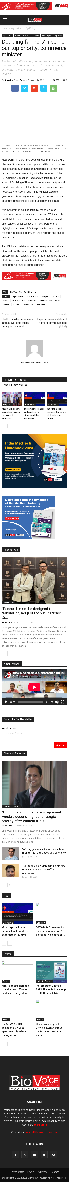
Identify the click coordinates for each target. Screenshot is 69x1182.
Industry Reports (44, 981)
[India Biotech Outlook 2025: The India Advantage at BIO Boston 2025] (51, 972)
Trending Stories (21, 35)
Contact (55, 1171)
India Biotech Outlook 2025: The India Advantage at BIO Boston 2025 (51, 989)
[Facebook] (15, 1154)
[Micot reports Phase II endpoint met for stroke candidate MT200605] (34, 399)
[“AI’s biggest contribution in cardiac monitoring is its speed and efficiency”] (10, 853)
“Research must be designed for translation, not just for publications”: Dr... (32, 613)
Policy (16, 304)
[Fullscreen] (62, 702)
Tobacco (41, 304)
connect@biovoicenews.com (41, 1132)
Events (6, 981)
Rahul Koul (7, 622)
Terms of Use (17, 1171)
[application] (34, 687)
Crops (45, 296)
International (18, 300)
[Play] (6, 702)
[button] (53, 29)
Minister (32, 300)
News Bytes (46, 35)
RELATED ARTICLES (15, 380)
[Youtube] (53, 1154)
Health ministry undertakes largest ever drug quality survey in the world (17, 323)
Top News (58, 35)
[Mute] (57, 702)
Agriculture (16, 28)
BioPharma (30, 404)
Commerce (32, 296)
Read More (40, 1124)
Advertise (42, 1171)
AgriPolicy (31, 28)
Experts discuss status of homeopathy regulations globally (52, 323)
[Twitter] (44, 1154)
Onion (6, 304)
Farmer (55, 296)
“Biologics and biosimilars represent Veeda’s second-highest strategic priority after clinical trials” (31, 816)
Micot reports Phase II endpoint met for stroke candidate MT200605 (15, 931)
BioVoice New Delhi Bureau (23, 292)
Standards (28, 304)
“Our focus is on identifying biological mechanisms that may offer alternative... (44, 869)
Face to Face (8, 603)
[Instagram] (24, 1154)
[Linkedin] (34, 1154)
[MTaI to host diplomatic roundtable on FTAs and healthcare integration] (17, 972)
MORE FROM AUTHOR (16, 385)
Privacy (30, 1171)
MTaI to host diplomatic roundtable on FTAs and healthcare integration (15, 989)
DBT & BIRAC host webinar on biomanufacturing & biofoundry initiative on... (51, 931)
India (5, 300)
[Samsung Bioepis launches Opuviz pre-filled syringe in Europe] (57, 399)
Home (5, 28)
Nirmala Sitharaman (50, 300)
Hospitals (7, 404)
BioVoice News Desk (15, 80)
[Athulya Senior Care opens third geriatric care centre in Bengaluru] (12, 399)
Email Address (10, 728)
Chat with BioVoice (11, 806)
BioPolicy (41, 923)
